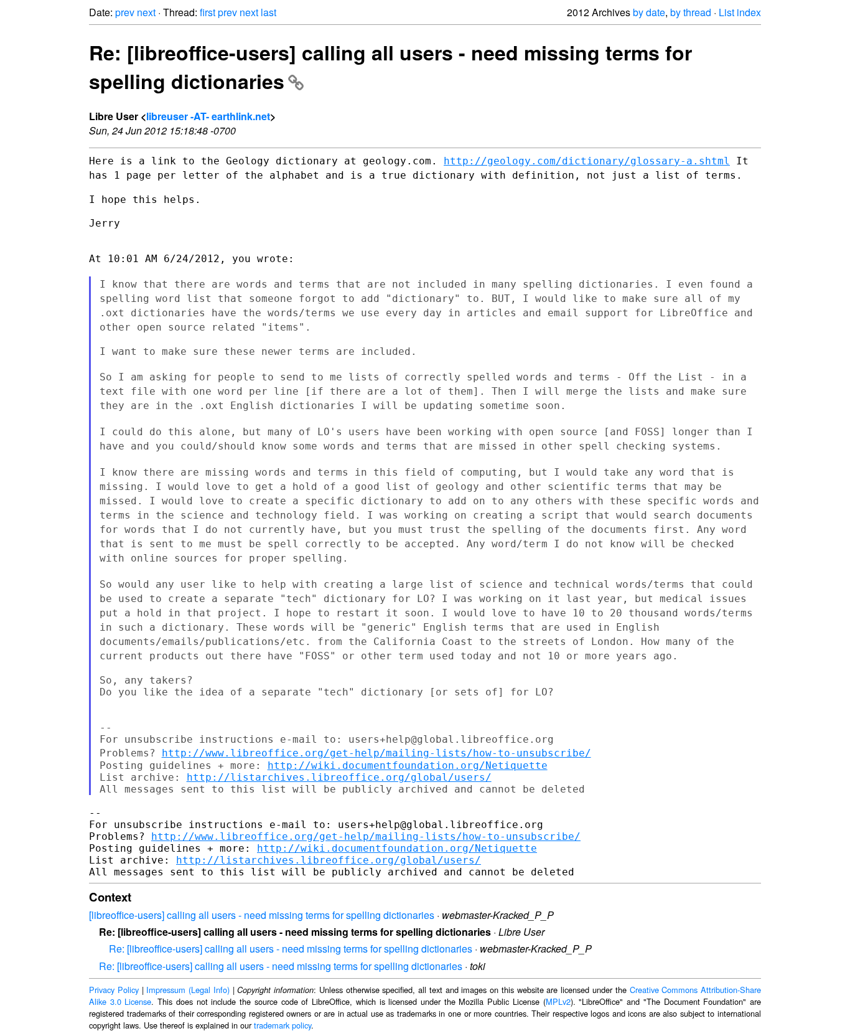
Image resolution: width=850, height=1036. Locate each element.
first (207, 12)
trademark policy (282, 1025)
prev (124, 12)
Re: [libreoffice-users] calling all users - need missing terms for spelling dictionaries (290, 948)
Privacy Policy (114, 990)
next (146, 12)
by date (649, 12)
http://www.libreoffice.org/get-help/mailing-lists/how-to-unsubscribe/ (376, 753)
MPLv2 (558, 1001)
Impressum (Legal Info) (188, 990)
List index (740, 12)
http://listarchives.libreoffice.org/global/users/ (339, 777)
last (268, 12)
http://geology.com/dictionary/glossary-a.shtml (587, 161)
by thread (690, 12)
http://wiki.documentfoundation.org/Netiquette (408, 765)
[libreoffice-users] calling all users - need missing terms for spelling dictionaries (261, 915)
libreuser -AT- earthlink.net (208, 116)
